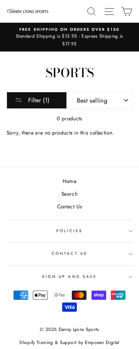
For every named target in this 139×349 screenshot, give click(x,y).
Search (69, 194)
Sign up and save (69, 276)
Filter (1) (37, 100)
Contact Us (69, 206)
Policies (69, 231)
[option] (69, 37)
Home (69, 181)
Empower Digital (102, 342)
